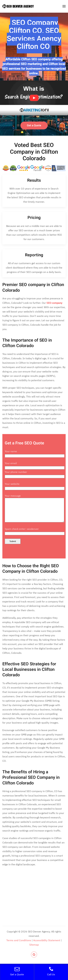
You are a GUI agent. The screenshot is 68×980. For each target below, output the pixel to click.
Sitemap (34, 944)
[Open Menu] (64, 6)
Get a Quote (34, 125)
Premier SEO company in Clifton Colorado (33, 287)
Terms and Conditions (18, 940)
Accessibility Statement (46, 940)
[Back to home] (18, 6)
